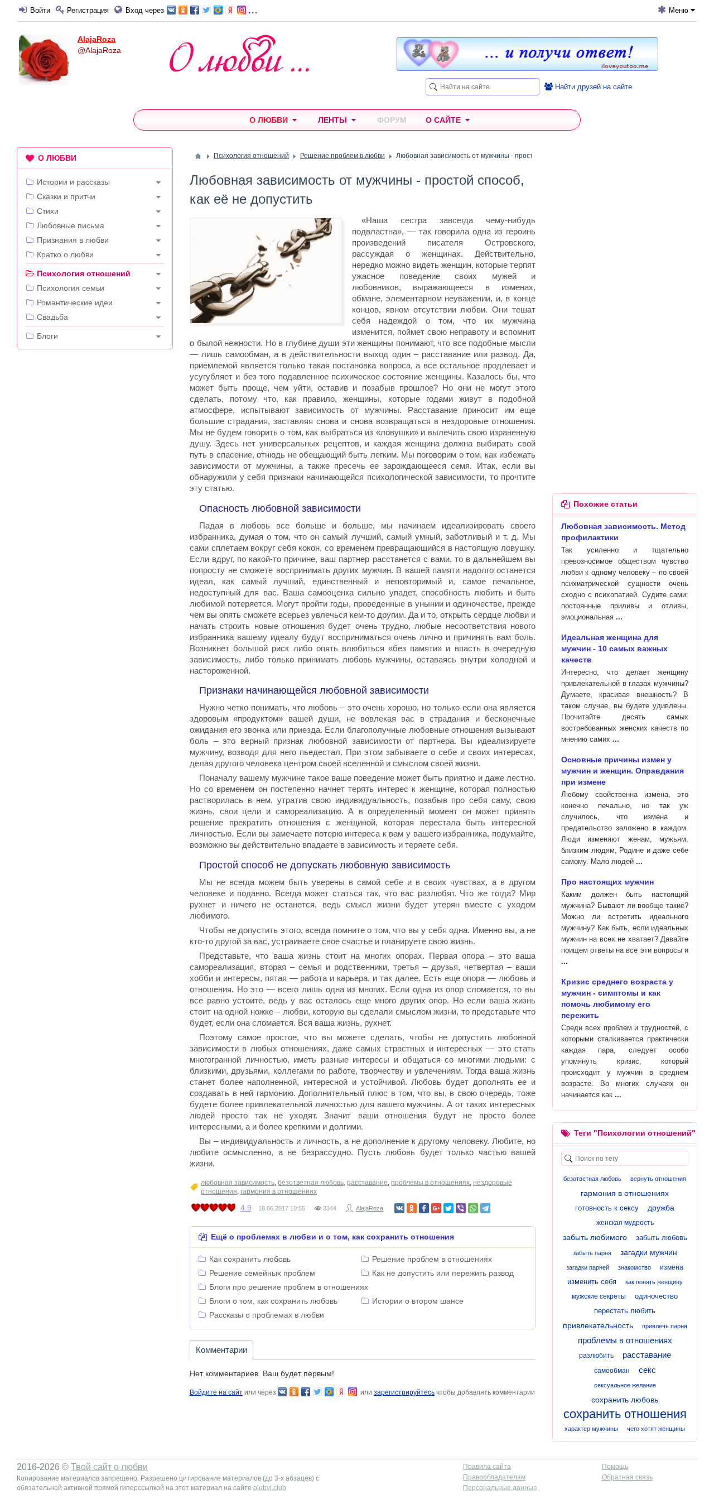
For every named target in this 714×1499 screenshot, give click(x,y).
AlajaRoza (96, 39)
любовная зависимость (237, 1182)
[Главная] (198, 156)
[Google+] (436, 1208)
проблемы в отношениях (430, 1182)
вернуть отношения (658, 1178)
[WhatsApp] (473, 1208)
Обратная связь (627, 1477)
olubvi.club (269, 1488)
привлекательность (598, 1325)
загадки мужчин (648, 1252)
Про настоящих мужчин (607, 881)
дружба (661, 1207)
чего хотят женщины (656, 1428)
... (253, 9)
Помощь (615, 1467)
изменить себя (591, 1281)
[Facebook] (424, 1208)
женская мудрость (625, 1223)
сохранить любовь (624, 1399)
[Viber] (461, 1208)
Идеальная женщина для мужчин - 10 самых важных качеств (614, 648)
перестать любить (624, 1310)
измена (671, 1267)
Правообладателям (494, 1477)
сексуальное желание (625, 1385)
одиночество (656, 1296)
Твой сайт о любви (109, 1467)
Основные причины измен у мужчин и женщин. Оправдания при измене (622, 770)
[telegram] (485, 1208)
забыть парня (592, 1253)
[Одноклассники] (412, 1208)
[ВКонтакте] (399, 1208)
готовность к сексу (607, 1208)
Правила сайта (487, 1467)
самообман (612, 1371)
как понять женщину (654, 1282)
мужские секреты (599, 1296)
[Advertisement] (95, 528)
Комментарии (221, 1349)
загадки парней (587, 1267)
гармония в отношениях (278, 1191)
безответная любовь (311, 1182)
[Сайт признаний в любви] (527, 68)
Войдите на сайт (216, 1392)
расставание (367, 1182)
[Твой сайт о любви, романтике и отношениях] (239, 53)
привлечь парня (664, 1326)
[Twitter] (448, 1208)
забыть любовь (661, 1237)
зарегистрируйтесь (404, 1392)
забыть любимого (595, 1237)
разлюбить (596, 1355)
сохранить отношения (625, 1414)
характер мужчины (591, 1428)
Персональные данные (500, 1488)
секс (647, 1370)
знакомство (634, 1267)
